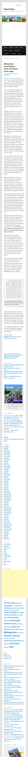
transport (6, 647)
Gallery (19, 53)
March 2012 (6, 539)
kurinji (11, 627)
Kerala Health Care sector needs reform (13, 371)
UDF (11, 646)
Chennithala (20, 608)
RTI (18, 640)
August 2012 (7, 531)
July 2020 (6, 469)
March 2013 (6, 521)
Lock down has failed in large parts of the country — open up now (13, 739)
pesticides (12, 638)
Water (10, 50)
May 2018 (6, 478)
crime (18, 612)
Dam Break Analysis (8, 268)
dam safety (15, 356)
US (4, 563)
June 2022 (6, 458)
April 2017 (6, 483)
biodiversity (19, 606)
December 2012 (7, 524)
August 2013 (7, 514)
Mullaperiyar (6, 358)
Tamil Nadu (14, 643)
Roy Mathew (6, 75)
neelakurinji (20, 633)
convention (12, 610)
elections (7, 621)
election (15, 617)
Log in (5, 653)
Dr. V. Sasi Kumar (8, 731)
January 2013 (7, 522)
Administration (7, 544)
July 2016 (6, 484)
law (14, 626)
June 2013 (6, 517)
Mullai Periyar (19, 629)
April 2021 (6, 463)
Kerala (16, 47)
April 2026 (6, 450)
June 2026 (6, 446)
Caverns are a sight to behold (11, 690)
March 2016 (6, 491)
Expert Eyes (9, 9)
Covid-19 (7, 612)
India (21, 47)
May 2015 (6, 504)
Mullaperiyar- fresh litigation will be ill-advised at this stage (11, 67)
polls (15, 641)
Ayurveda (14, 605)
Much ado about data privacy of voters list (14, 704)
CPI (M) (14, 612)
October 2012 (7, 527)
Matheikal (6, 423)
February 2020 (7, 474)
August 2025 (7, 453)
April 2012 (6, 537)
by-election (14, 608)
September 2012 (8, 529)
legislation (7, 629)
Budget (8, 608)
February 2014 (7, 511)
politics (5, 558)
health (5, 549)
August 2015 (7, 501)
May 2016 (6, 488)
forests (13, 623)
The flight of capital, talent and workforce (14, 702)
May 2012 (6, 535)
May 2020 (6, 473)
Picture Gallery (7, 556)
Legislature (13, 53)
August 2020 (7, 468)
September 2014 (8, 509)
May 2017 (6, 481)
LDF (18, 627)
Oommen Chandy (12, 635)
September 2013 (8, 512)
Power (5, 559)
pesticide (6, 638)
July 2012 (6, 532)
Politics (5, 50)
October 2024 (7, 455)
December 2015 (7, 494)
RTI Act (22, 641)
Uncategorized (7, 561)
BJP (5, 608)
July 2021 (6, 461)
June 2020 (6, 471)
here (15, 250)
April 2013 (6, 519)
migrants (13, 629)
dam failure (10, 356)
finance (7, 623)
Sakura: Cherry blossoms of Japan (12, 680)
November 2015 (7, 496)
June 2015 (6, 502)
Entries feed (7, 655)
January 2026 (7, 451)
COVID (17, 610)
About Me (11, 47)
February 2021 (7, 466)
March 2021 (6, 464)
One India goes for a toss (17, 734)
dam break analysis (10, 615)
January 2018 (7, 479)
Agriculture (6, 53)
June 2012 (6, 534)
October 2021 (7, 459)
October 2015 (7, 497)
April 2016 (6, 489)
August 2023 (7, 456)
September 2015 (8, 499)
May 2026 (6, 448)
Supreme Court (13, 358)
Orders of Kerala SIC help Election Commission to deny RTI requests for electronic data (13, 416)
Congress (6, 610)
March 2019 (6, 476)
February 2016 (7, 493)
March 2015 (6, 506)
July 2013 (6, 516)
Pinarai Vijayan (8, 641)
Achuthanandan (9, 603)
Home (5, 47)
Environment (17, 50)
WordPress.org (7, 658)
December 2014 (7, 507)
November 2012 (7, 525)
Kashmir (6, 627)
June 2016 (6, 486)
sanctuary (6, 644)
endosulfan (15, 620)
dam (17, 355)
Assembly (8, 605)
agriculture (6, 546)
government (19, 624)
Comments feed (7, 656)
